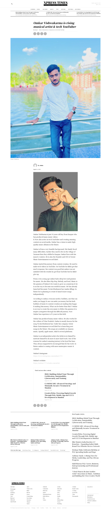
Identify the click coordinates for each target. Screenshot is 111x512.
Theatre (28, 501)
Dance (28, 494)
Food (58, 494)
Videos (44, 500)
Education (59, 488)
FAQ (44, 498)
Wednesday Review (47, 494)
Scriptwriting (30, 496)
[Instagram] (88, 492)
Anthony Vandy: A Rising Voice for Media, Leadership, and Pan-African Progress (60, 441)
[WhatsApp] (45, 33)
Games (58, 490)
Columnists (45, 488)
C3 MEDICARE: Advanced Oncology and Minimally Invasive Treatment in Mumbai (57, 13)
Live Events (74, 492)
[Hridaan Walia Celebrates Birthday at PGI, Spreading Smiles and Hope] (40, 434)
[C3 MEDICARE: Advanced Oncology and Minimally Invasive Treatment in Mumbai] (43, 13)
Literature (29, 500)
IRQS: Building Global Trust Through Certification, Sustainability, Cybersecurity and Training (27, 13)
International (90, 495)
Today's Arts (29, 488)
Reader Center (75, 488)
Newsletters (89, 497)
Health (58, 496)
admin (41, 165)
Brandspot (35, 29)
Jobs (58, 498)
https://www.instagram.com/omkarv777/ (48, 356)
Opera (28, 503)
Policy (88, 502)
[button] (11, 3)
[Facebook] (34, 33)
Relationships (60, 500)
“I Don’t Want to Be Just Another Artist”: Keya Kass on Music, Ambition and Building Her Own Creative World (86, 473)
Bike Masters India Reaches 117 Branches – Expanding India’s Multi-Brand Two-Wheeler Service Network (19, 442)
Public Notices (46, 496)
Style (58, 492)
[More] (48, 33)
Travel (58, 501)
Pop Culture (29, 498)
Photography (75, 496)
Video (73, 494)
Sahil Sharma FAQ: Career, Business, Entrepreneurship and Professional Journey (85, 466)
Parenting (59, 503)
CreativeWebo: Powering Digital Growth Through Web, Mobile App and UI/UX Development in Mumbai (89, 13)
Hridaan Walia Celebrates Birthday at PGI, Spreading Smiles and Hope (38, 441)
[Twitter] (38, 33)
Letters (44, 492)
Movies (28, 492)
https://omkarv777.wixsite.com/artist (46, 363)
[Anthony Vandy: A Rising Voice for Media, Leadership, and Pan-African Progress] (60, 434)
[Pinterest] (41, 33)
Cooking (74, 490)
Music (28, 490)
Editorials (45, 490)
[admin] (35, 165)
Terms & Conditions (91, 500)
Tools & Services (91, 499)
